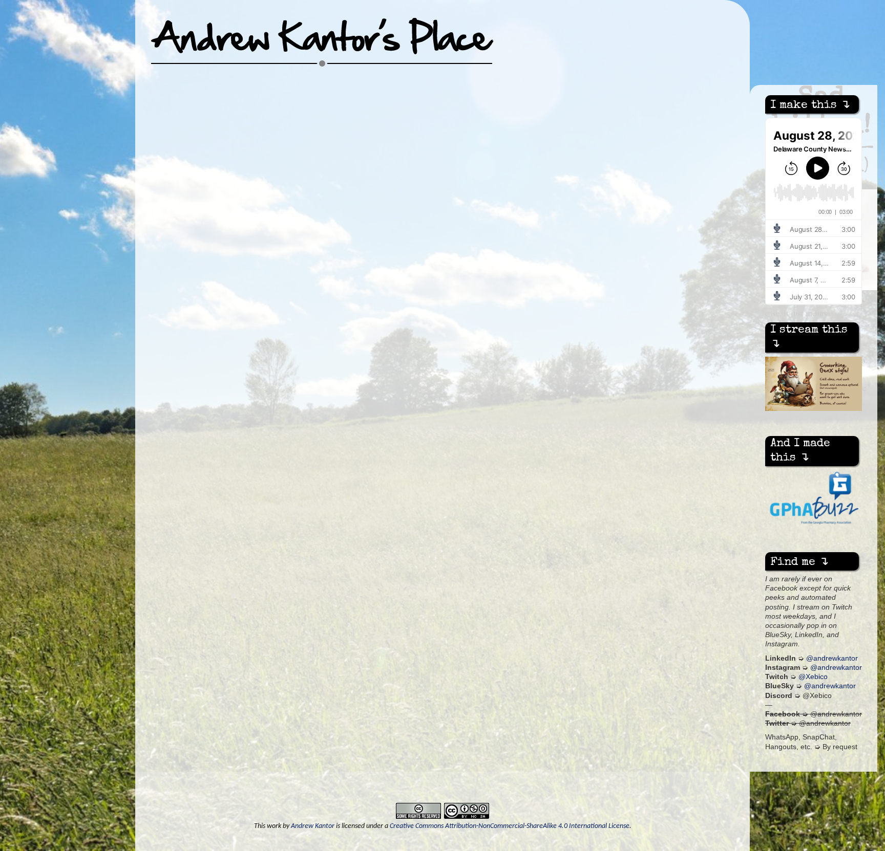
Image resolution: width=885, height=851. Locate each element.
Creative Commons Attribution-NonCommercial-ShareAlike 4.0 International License (509, 826)
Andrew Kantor (312, 826)
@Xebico (813, 677)
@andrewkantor (832, 658)
